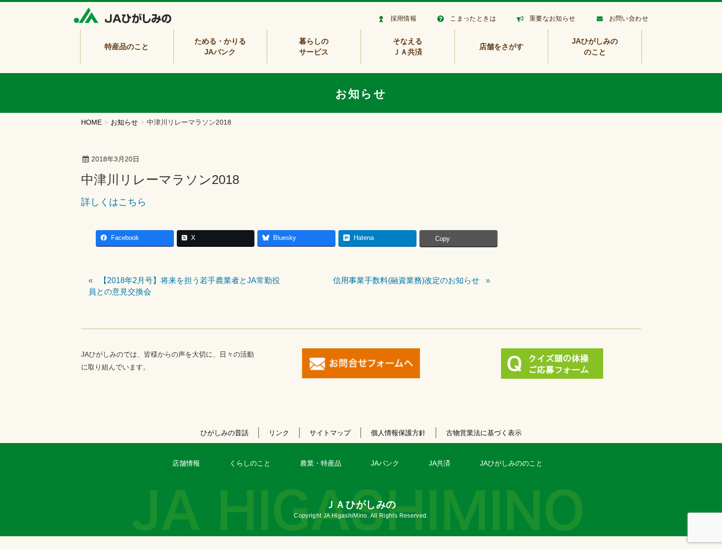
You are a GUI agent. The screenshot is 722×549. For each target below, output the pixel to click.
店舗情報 (186, 463)
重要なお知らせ (552, 18)
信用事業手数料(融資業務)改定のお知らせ (406, 280)
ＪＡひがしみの (361, 504)
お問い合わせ (628, 18)
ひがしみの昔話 (224, 433)
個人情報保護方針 (398, 433)
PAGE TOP (697, 523)
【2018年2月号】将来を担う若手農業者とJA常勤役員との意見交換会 (184, 285)
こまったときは (473, 18)
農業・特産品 (320, 463)
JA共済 (439, 463)
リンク (279, 433)
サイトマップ (330, 433)
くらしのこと (250, 463)
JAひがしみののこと (511, 463)
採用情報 (403, 18)
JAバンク (385, 463)
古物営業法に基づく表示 (484, 433)
